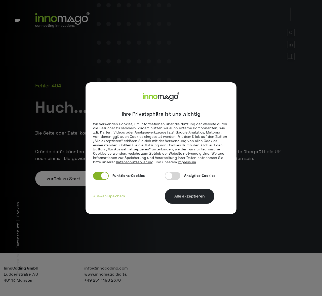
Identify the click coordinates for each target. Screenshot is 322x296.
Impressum (18, 264)
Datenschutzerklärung (134, 162)
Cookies (18, 209)
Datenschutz (18, 235)
